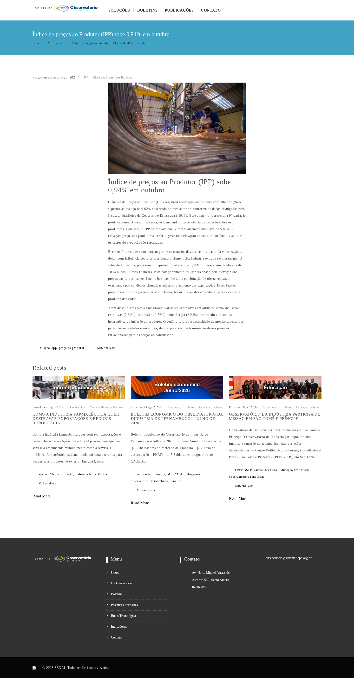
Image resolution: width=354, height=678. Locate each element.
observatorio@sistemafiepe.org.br (289, 558)
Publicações (179, 10)
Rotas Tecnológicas (124, 616)
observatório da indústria (247, 476)
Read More (42, 496)
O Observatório (121, 583)
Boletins (147, 10)
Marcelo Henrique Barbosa (112, 77)
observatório (140, 481)
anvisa (43, 474)
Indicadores (119, 626)
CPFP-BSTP (243, 470)
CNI (53, 474)
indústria (159, 474)
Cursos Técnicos (265, 470)
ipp (54, 348)
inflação (44, 348)
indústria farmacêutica (91, 474)
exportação (65, 474)
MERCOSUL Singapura (184, 474)
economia (144, 474)
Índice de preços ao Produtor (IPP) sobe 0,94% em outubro (109, 43)
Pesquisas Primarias (124, 605)
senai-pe (176, 481)
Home (36, 43)
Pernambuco (159, 481)
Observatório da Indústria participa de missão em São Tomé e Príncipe (274, 416)
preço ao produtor (71, 348)
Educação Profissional (295, 470)
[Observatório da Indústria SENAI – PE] (66, 10)
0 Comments (75, 407)
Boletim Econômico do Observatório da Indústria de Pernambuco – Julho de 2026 (177, 418)
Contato (210, 10)
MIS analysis (56, 43)
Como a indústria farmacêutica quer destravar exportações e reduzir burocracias (76, 418)
